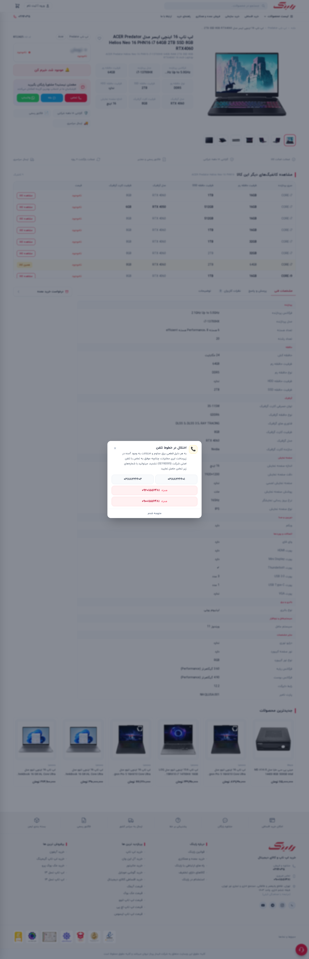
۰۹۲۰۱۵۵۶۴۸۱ (154, 490)
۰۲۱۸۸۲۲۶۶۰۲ (133, 479)
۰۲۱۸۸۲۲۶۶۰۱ (176, 479)
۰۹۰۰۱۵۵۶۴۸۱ (154, 501)
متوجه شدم (154, 513)
